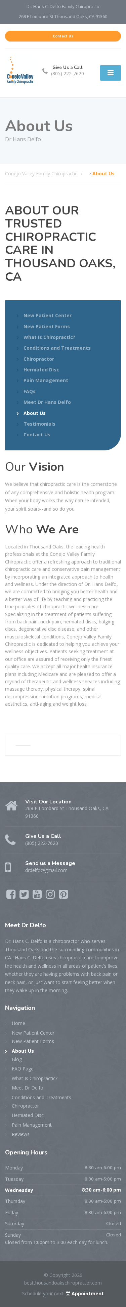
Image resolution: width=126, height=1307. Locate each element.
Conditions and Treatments (57, 348)
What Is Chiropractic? (49, 337)
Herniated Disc (41, 369)
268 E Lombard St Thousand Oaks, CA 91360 (63, 16)
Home (18, 1023)
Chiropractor (39, 359)
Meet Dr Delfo (27, 1087)
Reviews (21, 1134)
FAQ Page (23, 1068)
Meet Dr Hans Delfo (47, 402)
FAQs (30, 391)
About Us (35, 413)
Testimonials (39, 424)
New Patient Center (48, 315)
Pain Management (46, 380)
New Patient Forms (47, 326)
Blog (17, 1059)
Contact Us (63, 36)
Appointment (88, 1293)
